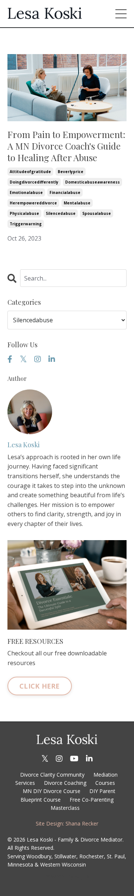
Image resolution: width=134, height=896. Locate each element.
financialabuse (65, 192)
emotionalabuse (26, 192)
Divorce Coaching (65, 782)
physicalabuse (24, 213)
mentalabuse (77, 203)
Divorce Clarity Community (52, 774)
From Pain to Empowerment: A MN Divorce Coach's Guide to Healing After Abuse (66, 146)
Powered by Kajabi (67, 876)
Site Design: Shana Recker (67, 823)
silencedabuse (61, 213)
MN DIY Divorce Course (51, 791)
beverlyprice (70, 171)
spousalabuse (96, 213)
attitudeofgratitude (30, 171)
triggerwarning (26, 223)
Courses (105, 782)
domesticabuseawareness (92, 182)
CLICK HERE (39, 686)
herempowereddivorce (33, 203)
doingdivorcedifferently (34, 182)
